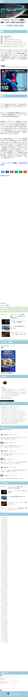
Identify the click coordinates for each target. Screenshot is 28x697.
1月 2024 (4, 564)
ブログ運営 (4, 419)
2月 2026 (4, 526)
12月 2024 (4, 547)
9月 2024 (4, 552)
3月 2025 (4, 543)
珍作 (11, 423)
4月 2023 (4, 578)
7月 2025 (4, 537)
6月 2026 (4, 520)
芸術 (22, 421)
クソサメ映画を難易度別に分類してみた (16, 496)
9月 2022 (4, 588)
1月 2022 (4, 600)
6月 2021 (4, 611)
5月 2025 (4, 540)
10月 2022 (4, 587)
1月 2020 (4, 637)
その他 (3, 415)
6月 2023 (4, 575)
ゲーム (22, 411)
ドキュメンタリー (22, 415)
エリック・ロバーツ (6, 411)
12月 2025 (4, 529)
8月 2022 (4, 590)
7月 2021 (4, 609)
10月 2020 (4, 623)
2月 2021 (4, 617)
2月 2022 (4, 599)
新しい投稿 (4, 309)
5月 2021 (4, 612)
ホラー (9, 419)
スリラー (16, 25)
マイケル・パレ (16, 419)
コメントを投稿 (5, 305)
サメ (19, 413)
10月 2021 (4, 605)
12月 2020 (4, 620)
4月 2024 (4, 560)
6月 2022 (4, 593)
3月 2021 (4, 615)
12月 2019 (4, 638)
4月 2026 (4, 523)
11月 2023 (4, 567)
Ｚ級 (11, 407)
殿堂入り (15, 423)
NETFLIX (4, 407)
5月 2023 (4, 576)
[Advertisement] (14, 239)
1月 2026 (4, 528)
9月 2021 (4, 606)
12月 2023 (4, 566)
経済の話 (17, 421)
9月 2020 (4, 624)
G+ (12, 172)
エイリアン (13, 409)
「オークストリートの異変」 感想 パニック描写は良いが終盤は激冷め (17, 316)
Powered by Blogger (15, 694)
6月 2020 (4, 629)
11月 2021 (4, 603)
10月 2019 (4, 641)
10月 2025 (4, 532)
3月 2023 (4, 579)
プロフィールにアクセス (6, 398)
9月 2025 (4, 534)
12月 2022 (4, 584)
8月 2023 (4, 572)
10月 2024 (4, 550)
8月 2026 (4, 517)
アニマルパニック (6, 409)
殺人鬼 (3, 423)
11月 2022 (4, 585)
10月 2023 (4, 569)
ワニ (9, 421)
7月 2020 (4, 627)
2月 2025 (4, 544)
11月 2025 (4, 531)
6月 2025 (4, 538)
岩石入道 (3, 387)
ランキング (4, 421)
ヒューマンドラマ (6, 417)
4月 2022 (4, 596)
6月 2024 (4, 557)
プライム (21, 25)
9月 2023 (4, 570)
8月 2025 (4, 535)
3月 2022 (4, 597)
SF (7, 407)
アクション (15, 407)
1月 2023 (4, 582)
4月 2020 (4, 632)
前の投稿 (24, 309)
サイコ (8, 413)
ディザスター (14, 415)
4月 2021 (4, 614)
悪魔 (13, 421)
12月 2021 (4, 602)
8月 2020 (4, 626)
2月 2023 (4, 581)
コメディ (4, 413)
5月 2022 (4, 594)
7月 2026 (4, 519)
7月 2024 (4, 555)
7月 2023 (4, 573)
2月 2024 (4, 563)
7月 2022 (4, 591)
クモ (19, 411)
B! (16, 172)
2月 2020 (4, 635)
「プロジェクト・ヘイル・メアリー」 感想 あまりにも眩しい (18, 334)
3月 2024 (4, 561)
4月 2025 (4, 541)
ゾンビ (7, 415)
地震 (7, 423)
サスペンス (10, 25)
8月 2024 (4, 553)
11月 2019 (4, 640)
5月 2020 (4, 630)
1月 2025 (4, 546)
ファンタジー (14, 417)
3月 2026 (4, 525)
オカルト (14, 411)
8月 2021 (4, 608)
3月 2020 (4, 634)
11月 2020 (4, 621)
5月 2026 (4, 522)
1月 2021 (4, 618)
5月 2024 (4, 558)
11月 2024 (4, 549)
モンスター (23, 419)
